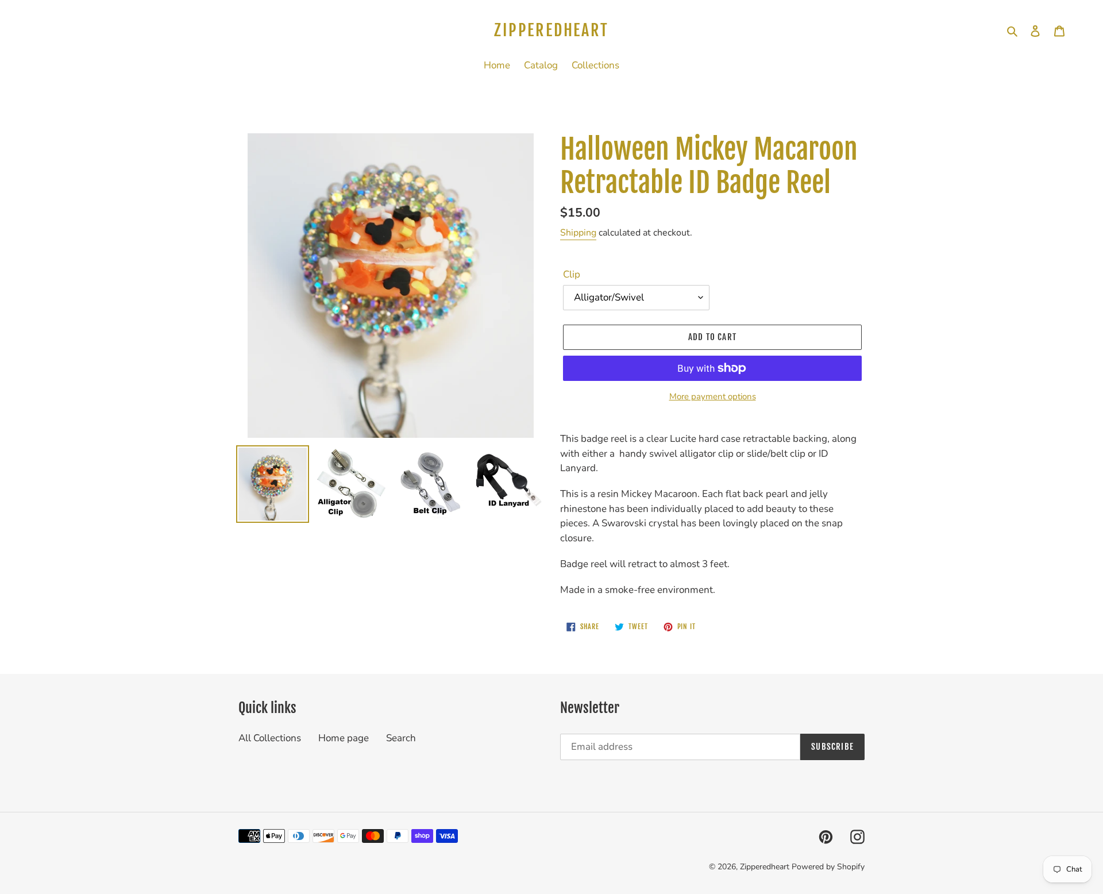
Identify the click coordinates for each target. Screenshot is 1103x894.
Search (401, 738)
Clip (571, 274)
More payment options (712, 396)
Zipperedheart (551, 30)
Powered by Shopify (828, 866)
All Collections (269, 738)
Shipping (578, 232)
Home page (343, 738)
